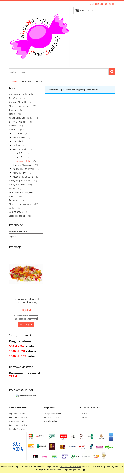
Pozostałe (14, 200)
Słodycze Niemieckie (19, 106)
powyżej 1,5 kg (23, 161)
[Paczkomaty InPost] (26, 395)
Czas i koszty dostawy (19, 425)
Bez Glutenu (15, 98)
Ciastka (12, 125)
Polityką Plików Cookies (70, 466)
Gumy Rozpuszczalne (20, 180)
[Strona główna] (39, 36)
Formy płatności (16, 421)
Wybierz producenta (18, 231)
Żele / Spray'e (16, 211)
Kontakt (83, 417)
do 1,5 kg (20, 157)
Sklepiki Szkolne (17, 215)
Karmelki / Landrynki (23, 168)
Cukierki (13, 129)
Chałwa (12, 109)
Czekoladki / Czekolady (20, 117)
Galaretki (17, 133)
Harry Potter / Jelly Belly (21, 94)
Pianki (12, 113)
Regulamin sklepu (17, 413)
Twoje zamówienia (52, 413)
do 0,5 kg (20, 153)
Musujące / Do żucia (23, 176)
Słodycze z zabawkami (20, 204)
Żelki (11, 208)
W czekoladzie (20, 149)
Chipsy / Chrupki (17, 102)
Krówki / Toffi (19, 172)
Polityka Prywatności (18, 429)
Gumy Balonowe (17, 184)
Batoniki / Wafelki (18, 121)
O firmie (83, 413)
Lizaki (12, 188)
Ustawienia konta (52, 417)
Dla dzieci (18, 141)
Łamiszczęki (19, 137)
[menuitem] (14, 81)
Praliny (16, 145)
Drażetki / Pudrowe (22, 164)
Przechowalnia (50, 421)
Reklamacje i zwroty (18, 417)
